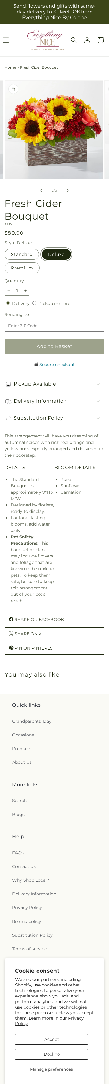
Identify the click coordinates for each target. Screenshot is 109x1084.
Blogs (18, 814)
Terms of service (29, 949)
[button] (74, 40)
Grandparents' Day (31, 721)
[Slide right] (67, 190)
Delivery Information (34, 894)
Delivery (21, 303)
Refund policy (26, 921)
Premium (22, 268)
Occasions (23, 735)
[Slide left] (41, 190)
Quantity (14, 280)
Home (10, 67)
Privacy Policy (27, 907)
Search (19, 800)
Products (21, 748)
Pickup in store (54, 303)
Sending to (26, 314)
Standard (22, 254)
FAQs (18, 853)
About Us (22, 762)
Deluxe (56, 254)
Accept (51, 1039)
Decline (52, 1054)
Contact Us (24, 866)
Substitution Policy (32, 935)
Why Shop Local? (30, 880)
